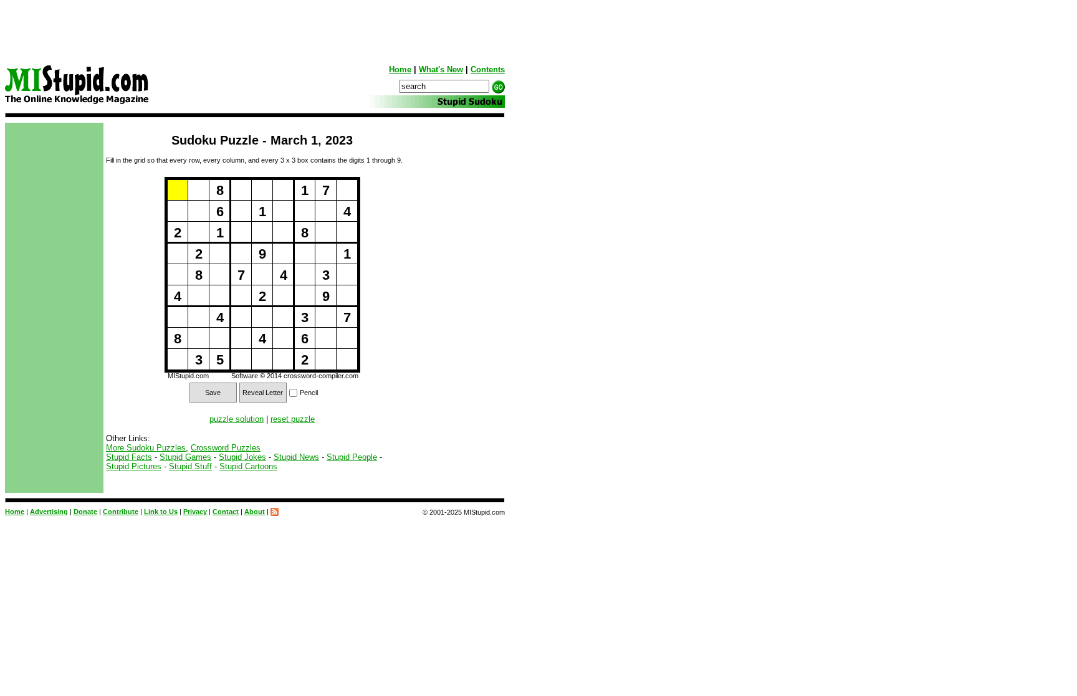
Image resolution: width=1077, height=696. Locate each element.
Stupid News (296, 457)
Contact (226, 511)
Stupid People (352, 457)
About (254, 511)
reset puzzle (292, 419)
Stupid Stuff (190, 466)
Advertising (49, 511)
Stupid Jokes (242, 457)
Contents (488, 69)
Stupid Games (185, 457)
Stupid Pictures (133, 466)
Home (400, 69)
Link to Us (161, 511)
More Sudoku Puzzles (146, 447)
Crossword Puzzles (226, 447)
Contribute (120, 511)
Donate (85, 511)
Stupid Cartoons (248, 466)
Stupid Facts (129, 457)
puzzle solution (236, 419)
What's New (441, 69)
